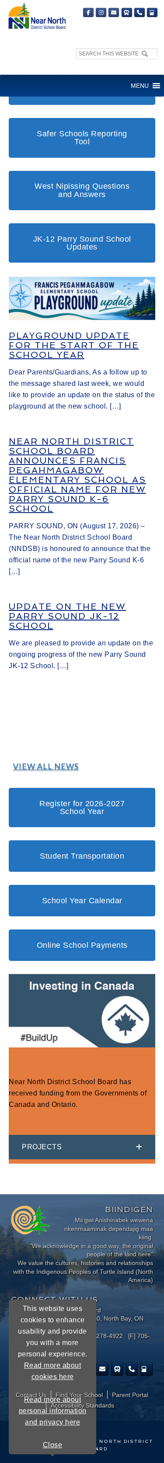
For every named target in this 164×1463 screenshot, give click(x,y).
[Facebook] (88, 12)
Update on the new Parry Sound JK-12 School (67, 616)
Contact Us (31, 1394)
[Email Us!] (113, 12)
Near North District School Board (37, 16)
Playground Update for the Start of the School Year (74, 345)
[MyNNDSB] (152, 12)
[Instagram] (101, 12)
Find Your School (79, 1394)
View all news (46, 766)
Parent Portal (130, 1394)
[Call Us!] (139, 12)
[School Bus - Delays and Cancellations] (127, 12)
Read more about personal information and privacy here (53, 1411)
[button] (140, 86)
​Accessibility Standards (82, 1405)
